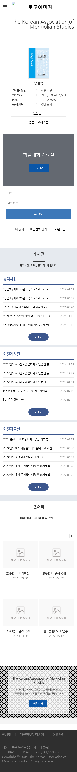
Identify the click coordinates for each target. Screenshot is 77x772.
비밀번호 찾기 (38, 229)
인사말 (6, 735)
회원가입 (60, 229)
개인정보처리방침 (32, 735)
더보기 (38, 337)
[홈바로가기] (38, 5)
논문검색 (38, 113)
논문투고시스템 (38, 122)
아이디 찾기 (17, 229)
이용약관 (59, 735)
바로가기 (39, 168)
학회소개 (38, 703)
